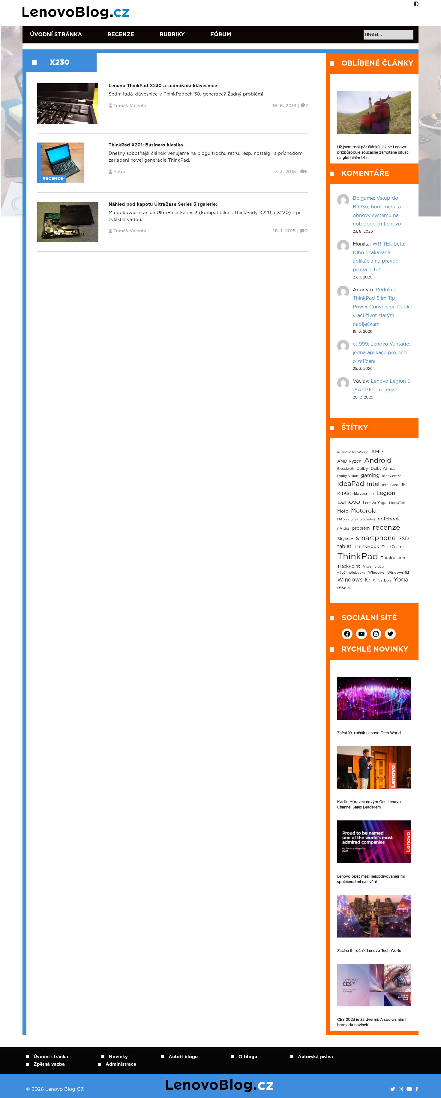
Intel (373, 484)
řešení (343, 587)
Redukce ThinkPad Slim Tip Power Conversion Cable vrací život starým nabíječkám (382, 307)
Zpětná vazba (49, 1064)
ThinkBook (366, 546)
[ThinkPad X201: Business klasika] (62, 162)
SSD (403, 538)
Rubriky (172, 34)
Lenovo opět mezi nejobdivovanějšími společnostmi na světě (371, 879)
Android (378, 460)
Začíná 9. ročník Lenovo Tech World (369, 950)
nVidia (343, 528)
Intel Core (390, 485)
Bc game (363, 198)
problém (361, 528)
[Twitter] (392, 1089)
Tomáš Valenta (129, 106)
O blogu (247, 1057)
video (379, 566)
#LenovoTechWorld (352, 452)
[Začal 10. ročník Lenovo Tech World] (374, 698)
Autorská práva (315, 1057)
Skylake (345, 539)
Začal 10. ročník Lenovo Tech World (369, 733)
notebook (389, 519)
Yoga (401, 580)
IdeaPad (350, 484)
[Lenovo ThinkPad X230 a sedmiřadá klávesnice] (67, 103)
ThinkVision (393, 558)
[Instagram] (401, 1089)
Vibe (367, 567)
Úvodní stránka (56, 34)
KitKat (344, 493)
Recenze (120, 34)
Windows (376, 572)
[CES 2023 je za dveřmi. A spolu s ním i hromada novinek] (374, 985)
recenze (386, 527)
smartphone (376, 538)
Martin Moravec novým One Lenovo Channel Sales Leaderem (369, 804)
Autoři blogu (183, 1057)
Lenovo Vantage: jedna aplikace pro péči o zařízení (381, 353)
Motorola (363, 511)
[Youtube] (409, 1089)
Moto (342, 511)
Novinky (118, 1057)
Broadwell (345, 468)
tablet (344, 546)
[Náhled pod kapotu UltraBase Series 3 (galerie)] (67, 222)
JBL (404, 485)
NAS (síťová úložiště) (356, 519)
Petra (119, 171)
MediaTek (397, 503)
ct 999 (360, 344)
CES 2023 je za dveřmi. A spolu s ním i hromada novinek (371, 1022)
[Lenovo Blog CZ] (76, 12)
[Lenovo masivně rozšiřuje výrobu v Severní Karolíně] (374, 112)
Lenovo (348, 502)
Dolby (362, 469)
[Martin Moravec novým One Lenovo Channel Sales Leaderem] (374, 767)
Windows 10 (353, 580)
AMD (377, 451)
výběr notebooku (351, 572)
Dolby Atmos (383, 468)
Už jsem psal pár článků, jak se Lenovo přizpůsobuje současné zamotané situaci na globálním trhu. (373, 152)
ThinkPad (357, 556)
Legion (385, 493)
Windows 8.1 (398, 572)
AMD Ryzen (349, 461)
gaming (370, 475)
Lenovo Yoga (374, 503)
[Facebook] (417, 1089)
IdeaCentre (391, 476)
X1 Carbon (382, 580)
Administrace (121, 1064)
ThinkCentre (393, 547)
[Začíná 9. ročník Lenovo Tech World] (374, 916)
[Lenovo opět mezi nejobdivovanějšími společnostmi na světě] (374, 841)
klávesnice (364, 494)
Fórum (220, 34)
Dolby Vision (347, 476)
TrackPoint (348, 566)
